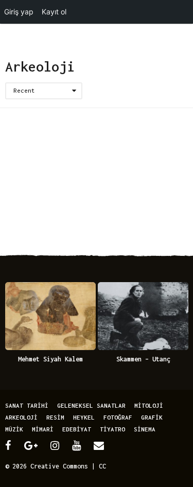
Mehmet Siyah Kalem (50, 359)
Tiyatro (112, 429)
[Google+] (31, 445)
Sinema (144, 429)
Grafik (152, 417)
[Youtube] (76, 445)
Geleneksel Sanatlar (91, 405)
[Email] (99, 445)
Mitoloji (148, 405)
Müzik (14, 429)
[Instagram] (54, 445)
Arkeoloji (21, 417)
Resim (55, 417)
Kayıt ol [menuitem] (54, 11)
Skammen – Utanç (143, 359)
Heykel (84, 417)
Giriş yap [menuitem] (18, 11)
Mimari (43, 429)
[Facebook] (8, 445)
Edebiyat (76, 429)
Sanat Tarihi (26, 405)
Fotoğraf (117, 417)
